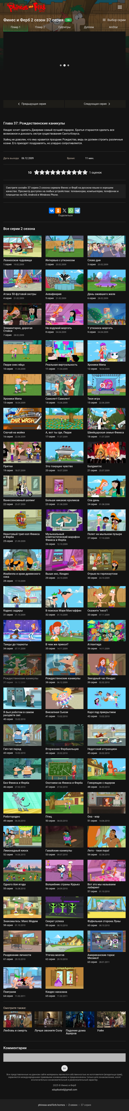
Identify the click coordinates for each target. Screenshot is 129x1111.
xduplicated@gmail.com (64, 1089)
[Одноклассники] (58, 210)
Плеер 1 (15, 27)
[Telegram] (77, 210)
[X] (64, 210)
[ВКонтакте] (52, 210)
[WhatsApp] (71, 210)
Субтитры (64, 27)
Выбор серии (117, 20)
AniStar (113, 27)
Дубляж (89, 27)
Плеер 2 (40, 27)
